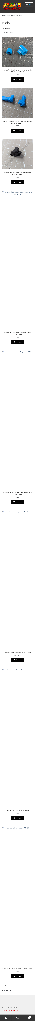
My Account (6, 1018)
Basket (27, 1016)
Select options (17, 660)
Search (17, 1018)
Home (6, 15)
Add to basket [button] (17, 79)
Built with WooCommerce (10, 1010)
